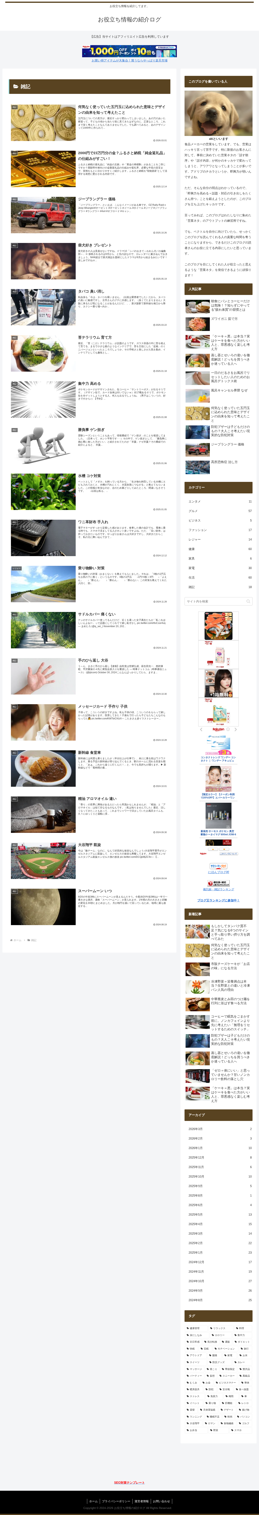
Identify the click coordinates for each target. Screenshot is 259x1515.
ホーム (93, 1501)
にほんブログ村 (218, 872)
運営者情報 (142, 1501)
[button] (248, 601)
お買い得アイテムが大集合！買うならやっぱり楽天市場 (130, 60)
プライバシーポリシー (116, 1501)
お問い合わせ (161, 1501)
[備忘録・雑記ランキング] (218, 883)
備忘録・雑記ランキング (218, 889)
